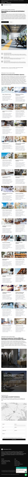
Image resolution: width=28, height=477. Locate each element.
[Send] (25, 471)
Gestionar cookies (9, 2)
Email (3, 427)
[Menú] (26, 4)
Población (15, 430)
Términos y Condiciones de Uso (18, 437)
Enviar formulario (14, 439)
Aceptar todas (3, 2)
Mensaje (3, 433)
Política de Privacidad (10, 437)
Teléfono (15, 427)
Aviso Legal (15, 460)
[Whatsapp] (26, 475)
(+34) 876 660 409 (3, 462)
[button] (14, 411)
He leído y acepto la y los (13, 437)
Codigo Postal (4, 430)
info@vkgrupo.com (3, 463)
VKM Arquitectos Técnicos (7, 4)
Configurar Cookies (17, 465)
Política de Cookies (16, 461)
